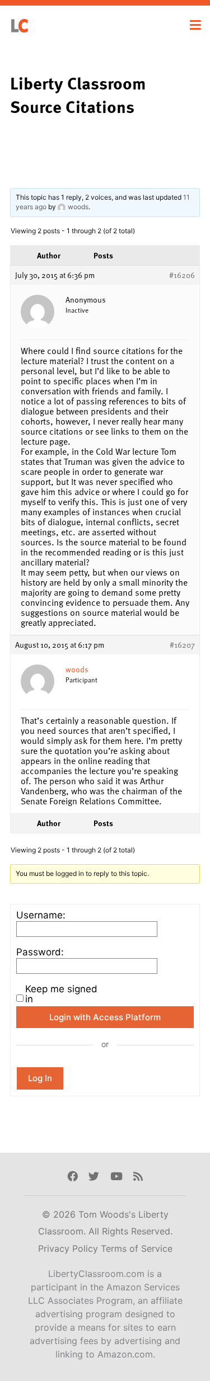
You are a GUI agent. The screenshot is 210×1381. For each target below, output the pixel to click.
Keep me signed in (61, 994)
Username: (41, 915)
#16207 (182, 645)
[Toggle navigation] (195, 25)
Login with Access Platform (105, 1017)
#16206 (182, 275)
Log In (40, 1078)
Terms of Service (136, 1248)
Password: (40, 952)
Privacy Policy (69, 1248)
